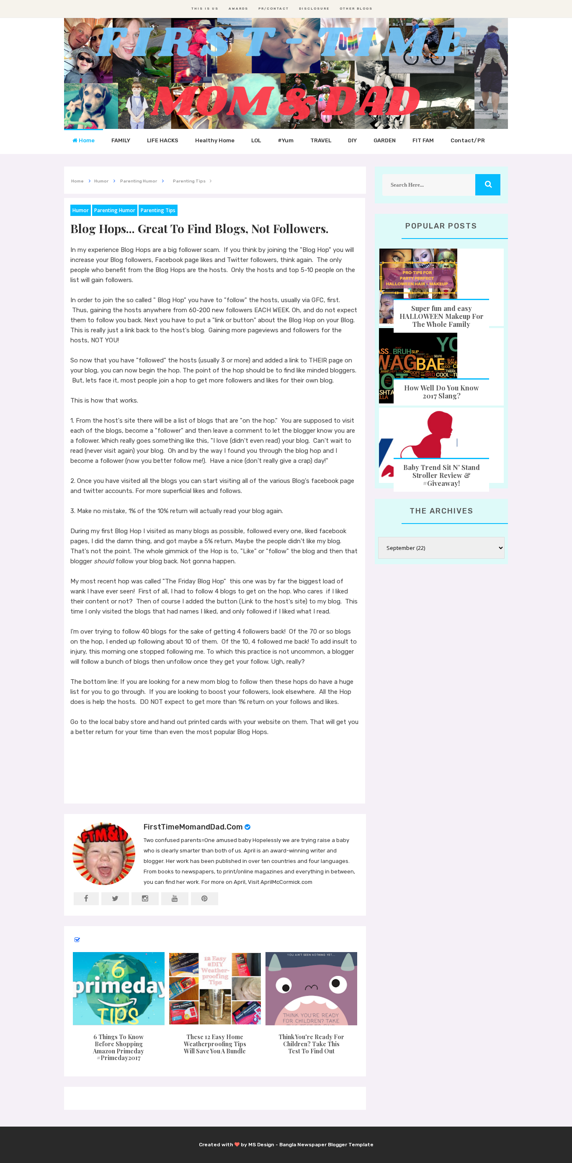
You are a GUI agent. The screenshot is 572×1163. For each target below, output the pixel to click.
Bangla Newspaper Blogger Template (326, 1145)
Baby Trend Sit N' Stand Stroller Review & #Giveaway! (441, 475)
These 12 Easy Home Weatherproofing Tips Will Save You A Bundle (215, 1044)
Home (86, 140)
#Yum (286, 140)
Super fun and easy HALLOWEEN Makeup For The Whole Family (441, 316)
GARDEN (385, 140)
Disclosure (314, 8)
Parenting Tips (158, 210)
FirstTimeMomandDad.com (193, 827)
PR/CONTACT (273, 8)
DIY (352, 140)
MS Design (261, 1145)
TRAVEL (320, 140)
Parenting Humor (114, 210)
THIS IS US (205, 8)
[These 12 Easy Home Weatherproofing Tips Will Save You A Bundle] (215, 988)
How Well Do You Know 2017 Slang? (441, 391)
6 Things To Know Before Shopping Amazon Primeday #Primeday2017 (118, 1047)
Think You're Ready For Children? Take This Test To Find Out (311, 1044)
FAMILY (120, 140)
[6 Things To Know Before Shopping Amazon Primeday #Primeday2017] (118, 988)
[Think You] (311, 988)
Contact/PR (468, 140)
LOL (256, 140)
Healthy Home (214, 140)
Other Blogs (356, 8)
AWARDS (238, 8)
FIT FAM (423, 140)
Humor (80, 210)
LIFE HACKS (162, 140)
